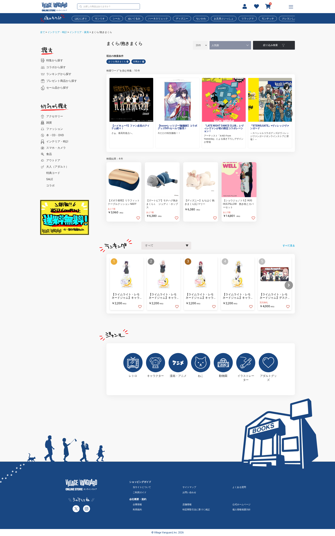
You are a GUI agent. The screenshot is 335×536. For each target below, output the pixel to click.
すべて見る (289, 245)
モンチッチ (268, 18)
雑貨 (49, 122)
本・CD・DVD (55, 135)
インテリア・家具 (79, 32)
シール (116, 18)
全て (42, 32)
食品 (49, 154)
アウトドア (53, 160)
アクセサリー (54, 116)
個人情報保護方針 (241, 509)
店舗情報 (187, 504)
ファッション (54, 129)
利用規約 (137, 509)
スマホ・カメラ (56, 147)
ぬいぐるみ (134, 18)
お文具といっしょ (223, 18)
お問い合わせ (189, 492)
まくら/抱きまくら (101, 32)
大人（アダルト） (57, 166)
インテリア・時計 (57, 32)
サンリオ (100, 18)
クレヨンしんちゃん (293, 18)
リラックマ (247, 18)
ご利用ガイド (139, 492)
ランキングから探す (58, 74)
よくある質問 (239, 487)
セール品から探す (57, 87)
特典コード (53, 173)
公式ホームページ (241, 504)
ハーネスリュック (158, 18)
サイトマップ (189, 487)
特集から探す (54, 60)
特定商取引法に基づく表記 (196, 509)
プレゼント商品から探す (61, 80)
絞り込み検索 (270, 45)
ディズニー (182, 18)
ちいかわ (201, 18)
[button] (288, 113)
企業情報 (137, 504)
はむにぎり (81, 18)
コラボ (50, 185)
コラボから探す (56, 67)
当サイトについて (142, 487)
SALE (49, 179)
